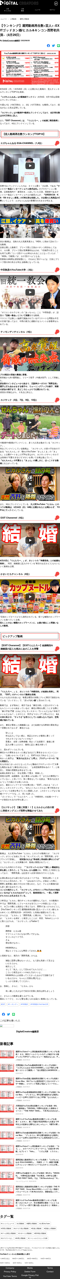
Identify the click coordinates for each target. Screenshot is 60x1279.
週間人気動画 (24, 19)
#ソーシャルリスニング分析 (37, 1238)
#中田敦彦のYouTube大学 (39, 1004)
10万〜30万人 (29, 1263)
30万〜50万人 (17, 1263)
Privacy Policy (10, 1271)
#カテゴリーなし (7, 1238)
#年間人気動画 (20, 1238)
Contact (50, 1271)
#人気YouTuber (44, 1223)
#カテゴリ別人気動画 (21, 1228)
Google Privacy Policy (30, 1276)
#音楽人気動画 (36, 1228)
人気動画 (13, 19)
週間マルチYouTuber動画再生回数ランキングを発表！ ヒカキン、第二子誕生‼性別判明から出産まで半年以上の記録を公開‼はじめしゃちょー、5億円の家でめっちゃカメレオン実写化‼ (37, 1123)
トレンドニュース (22, 1181)
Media (30, 1268)
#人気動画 (20, 1223)
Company (10, 1268)
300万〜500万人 (32, 1258)
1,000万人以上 (5, 1258)
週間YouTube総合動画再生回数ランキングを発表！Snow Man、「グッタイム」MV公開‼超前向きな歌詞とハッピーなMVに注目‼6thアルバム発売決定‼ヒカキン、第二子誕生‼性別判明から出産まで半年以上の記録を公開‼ (38, 1137)
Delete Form (29, 1271)
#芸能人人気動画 (50, 1228)
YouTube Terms (10, 1276)
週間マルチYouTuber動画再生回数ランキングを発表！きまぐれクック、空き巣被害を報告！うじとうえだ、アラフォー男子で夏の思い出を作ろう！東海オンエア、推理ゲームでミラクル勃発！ (37, 1204)
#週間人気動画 (32, 1223)
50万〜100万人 (5, 1263)
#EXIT (3, 1004)
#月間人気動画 (6, 1228)
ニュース (37, 10)
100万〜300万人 (45, 1258)
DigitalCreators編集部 (11, 40)
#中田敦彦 (24, 1004)
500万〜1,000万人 (18, 1258)
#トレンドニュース (7, 1223)
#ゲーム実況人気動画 (8, 1233)
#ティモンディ (13, 1004)
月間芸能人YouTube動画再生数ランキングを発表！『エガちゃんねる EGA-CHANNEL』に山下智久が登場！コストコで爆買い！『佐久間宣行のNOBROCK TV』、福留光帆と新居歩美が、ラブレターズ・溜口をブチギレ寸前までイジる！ (37, 1070)
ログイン (52, 10)
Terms (50, 1268)
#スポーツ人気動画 (25, 1233)
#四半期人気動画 (40, 1233)
